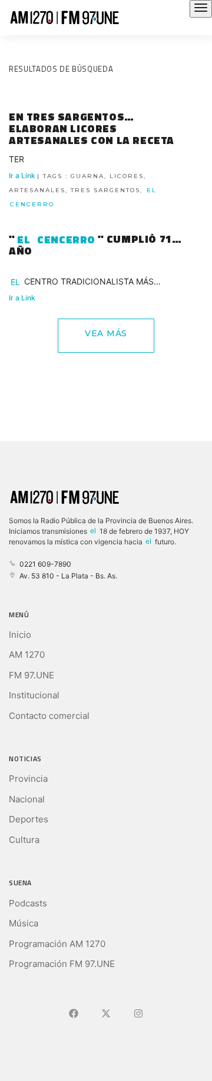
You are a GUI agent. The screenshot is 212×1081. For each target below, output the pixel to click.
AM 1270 (27, 654)
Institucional (34, 695)
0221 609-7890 (43, 564)
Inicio (20, 634)
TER (16, 159)
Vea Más (106, 333)
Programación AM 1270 (57, 943)
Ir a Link (83, 189)
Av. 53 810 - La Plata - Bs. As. (66, 575)
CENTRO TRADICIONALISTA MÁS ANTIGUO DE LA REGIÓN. (81, 283)
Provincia (28, 778)
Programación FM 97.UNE (62, 963)
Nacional (27, 799)
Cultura (24, 839)
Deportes (28, 819)
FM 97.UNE (31, 675)
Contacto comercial (49, 715)
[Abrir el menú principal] (201, 9)
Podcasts (28, 903)
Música (23, 923)
